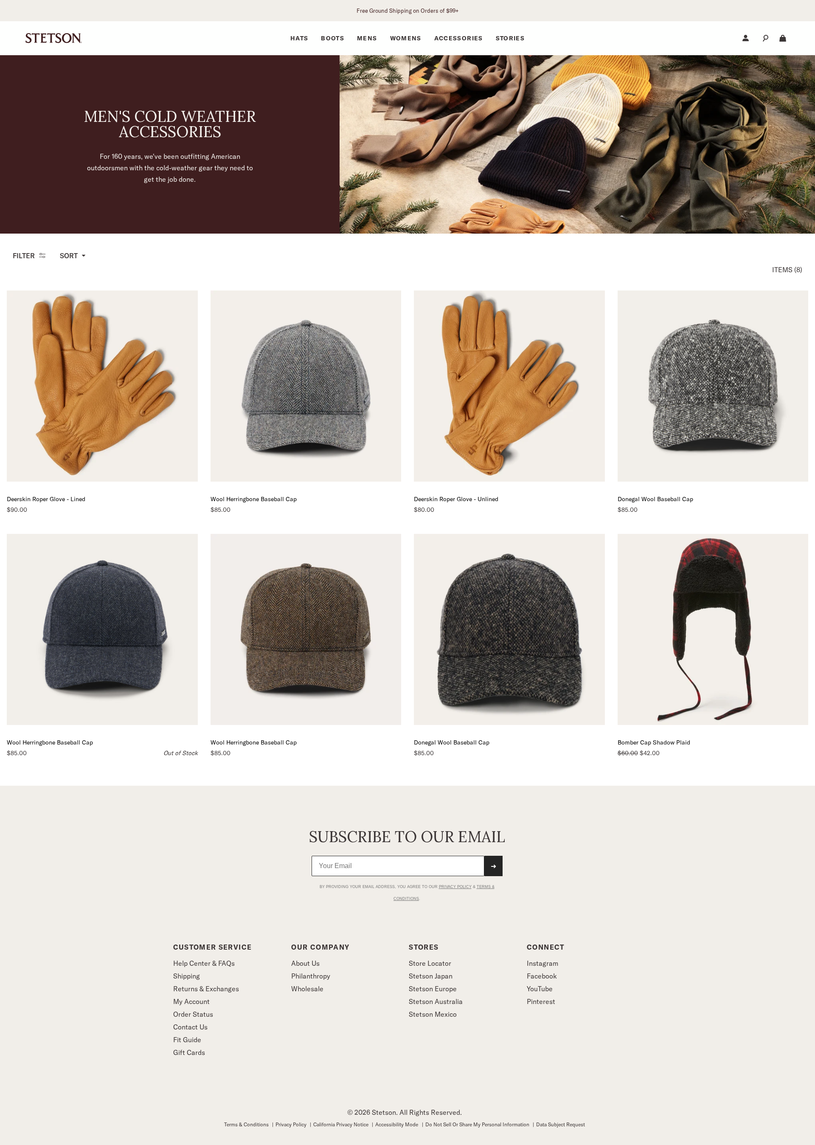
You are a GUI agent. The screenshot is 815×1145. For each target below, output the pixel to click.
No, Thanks (490, 677)
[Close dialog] (565, 488)
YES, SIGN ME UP (490, 653)
